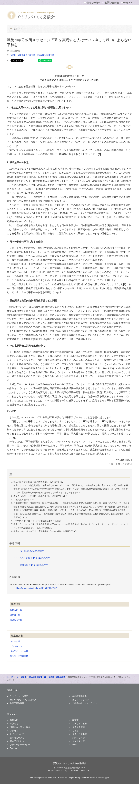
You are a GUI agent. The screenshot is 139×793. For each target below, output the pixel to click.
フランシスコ (16, 646)
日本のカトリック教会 (20, 727)
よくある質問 (78, 727)
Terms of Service (97, 778)
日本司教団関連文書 (45, 55)
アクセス (14, 730)
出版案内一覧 (16, 620)
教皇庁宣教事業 (17, 703)
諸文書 (32, 55)
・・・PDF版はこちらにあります (29, 551)
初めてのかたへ (17, 741)
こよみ (75, 730)
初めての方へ (93, 2)
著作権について (17, 738)
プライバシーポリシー (20, 745)
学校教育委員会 (79, 696)
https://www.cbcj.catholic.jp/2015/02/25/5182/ (36, 588)
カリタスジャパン (80, 700)
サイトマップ (78, 741)
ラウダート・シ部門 (19, 696)
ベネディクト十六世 (19, 651)
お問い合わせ (112, 2)
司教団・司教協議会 (19, 55)
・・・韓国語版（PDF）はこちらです (31, 565)
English (127, 2)
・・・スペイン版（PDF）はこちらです (32, 558)
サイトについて (17, 734)
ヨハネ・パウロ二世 (19, 656)
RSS (74, 745)
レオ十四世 (15, 641)
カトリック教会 (79, 723)
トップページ (12, 677)
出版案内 (14, 723)
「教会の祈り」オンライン (84, 703)
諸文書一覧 (15, 615)
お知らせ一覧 (16, 610)
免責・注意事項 (79, 734)
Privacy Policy (80, 778)
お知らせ (14, 720)
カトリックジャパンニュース (23, 700)
